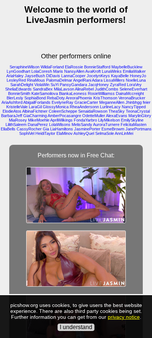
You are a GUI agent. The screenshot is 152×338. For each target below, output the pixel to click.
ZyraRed (118, 84)
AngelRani (82, 80)
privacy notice (124, 317)
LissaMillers (114, 80)
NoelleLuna (136, 80)
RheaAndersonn (84, 107)
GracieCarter (86, 102)
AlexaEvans (116, 115)
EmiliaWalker (134, 71)
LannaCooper (73, 76)
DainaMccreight (130, 93)
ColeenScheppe (63, 111)
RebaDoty (56, 98)
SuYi (55, 84)
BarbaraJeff (11, 115)
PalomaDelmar (59, 80)
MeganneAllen (111, 102)
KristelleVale (17, 107)
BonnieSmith (19, 93)
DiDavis (53, 76)
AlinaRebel (84, 89)
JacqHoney (98, 84)
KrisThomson (105, 98)
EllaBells (8, 129)
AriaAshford (12, 102)
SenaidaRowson (92, 111)
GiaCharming (35, 115)
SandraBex (43, 89)
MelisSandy (82, 124)
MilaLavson (64, 89)
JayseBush (35, 76)
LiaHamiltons (61, 129)
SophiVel (26, 133)
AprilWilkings (61, 120)
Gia (46, 129)
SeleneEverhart (133, 89)
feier (147, 102)
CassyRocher (29, 129)
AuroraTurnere (106, 124)
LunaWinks (112, 71)
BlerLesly (15, 98)
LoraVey (134, 84)
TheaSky (116, 111)
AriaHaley (15, 76)
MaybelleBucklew (126, 67)
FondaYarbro (85, 120)
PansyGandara (73, 84)
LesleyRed (16, 80)
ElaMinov (64, 133)
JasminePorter (87, 129)
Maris (58, 71)
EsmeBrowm (112, 129)
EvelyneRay (62, 102)
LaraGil (35, 107)
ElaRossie (74, 67)
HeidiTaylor (45, 133)
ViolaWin (41, 84)
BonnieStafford (97, 67)
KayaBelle (120, 76)
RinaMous (36, 80)
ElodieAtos (12, 111)
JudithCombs (106, 89)
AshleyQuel (83, 133)
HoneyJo (138, 76)
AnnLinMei (124, 133)
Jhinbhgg (133, 102)
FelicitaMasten (133, 124)
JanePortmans (138, 129)
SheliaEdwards (18, 89)
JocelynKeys (98, 76)
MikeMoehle (38, 120)
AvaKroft (93, 71)
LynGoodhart (18, 71)
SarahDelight (21, 84)
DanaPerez (38, 124)
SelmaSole (104, 133)
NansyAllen (74, 71)
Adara (97, 80)
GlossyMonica (56, 107)
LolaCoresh (41, 71)
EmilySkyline (132, 120)
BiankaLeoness (73, 93)
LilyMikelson (109, 120)
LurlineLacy (110, 107)
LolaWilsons (59, 124)
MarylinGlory (139, 115)
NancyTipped (134, 107)
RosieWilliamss (101, 93)
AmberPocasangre (64, 115)
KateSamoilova (44, 93)
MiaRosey (18, 120)
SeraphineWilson (24, 67)
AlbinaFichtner (35, 111)
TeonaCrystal (138, 111)
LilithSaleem (16, 124)
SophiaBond (35, 98)
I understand (76, 327)
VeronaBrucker (131, 98)
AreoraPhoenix (79, 98)
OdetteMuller (93, 115)
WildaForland (52, 67)
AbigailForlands (37, 102)
